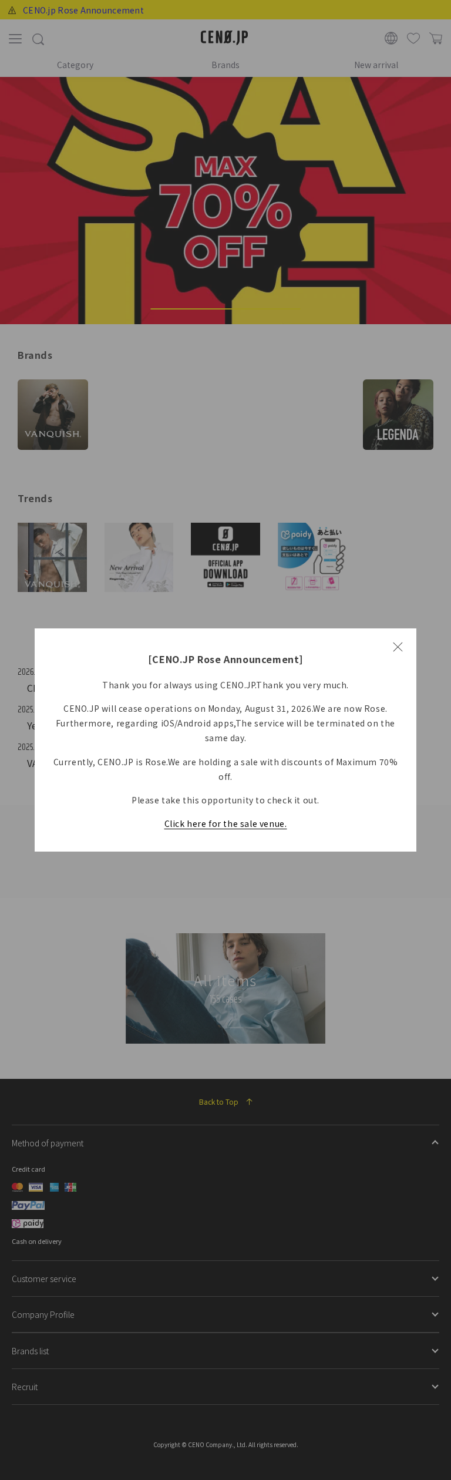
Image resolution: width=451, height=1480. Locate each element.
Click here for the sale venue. (225, 823)
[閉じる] (397, 647)
